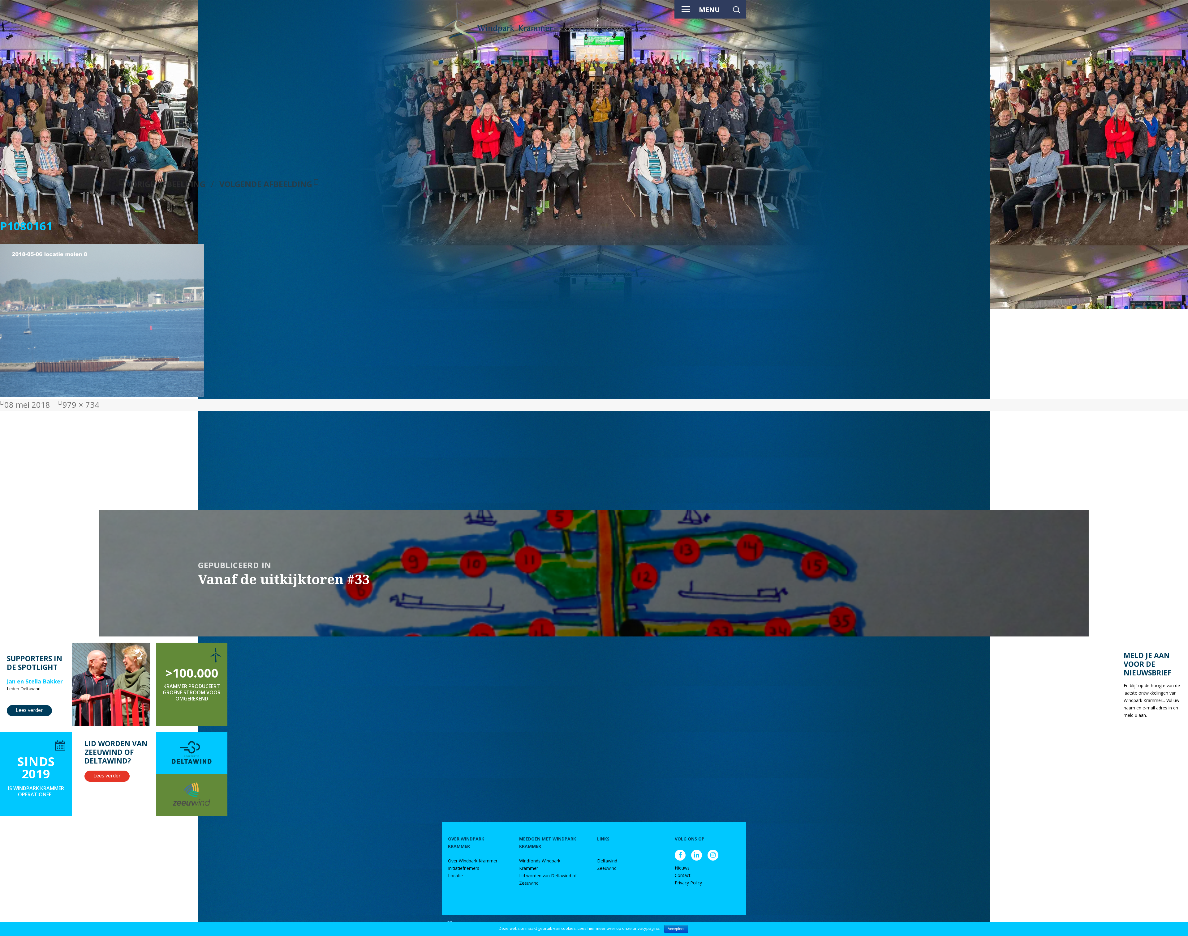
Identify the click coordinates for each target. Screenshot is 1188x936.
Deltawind (607, 861)
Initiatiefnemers (463, 868)
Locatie (455, 876)
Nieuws (682, 868)
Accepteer (676, 929)
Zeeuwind (607, 868)
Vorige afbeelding (165, 184)
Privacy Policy (688, 883)
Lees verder (29, 710)
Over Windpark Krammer (472, 861)
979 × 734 (80, 404)
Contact (683, 875)
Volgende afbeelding (265, 184)
